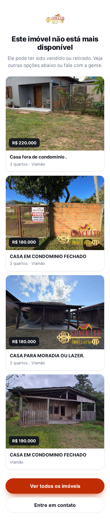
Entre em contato (55, 505)
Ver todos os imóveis (55, 486)
